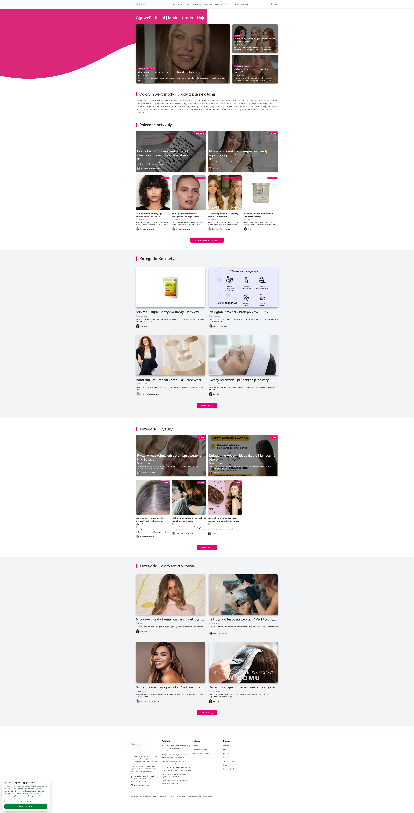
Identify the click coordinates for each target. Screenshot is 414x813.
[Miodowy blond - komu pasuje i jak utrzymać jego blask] (170, 594)
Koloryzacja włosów (230, 769)
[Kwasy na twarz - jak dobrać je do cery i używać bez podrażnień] (243, 355)
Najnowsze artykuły (181, 4)
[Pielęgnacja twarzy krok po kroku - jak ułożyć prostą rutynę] (243, 287)
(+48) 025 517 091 (140, 782)
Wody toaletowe (241, 4)
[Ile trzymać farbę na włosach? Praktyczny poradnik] (243, 594)
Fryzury (225, 765)
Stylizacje (208, 4)
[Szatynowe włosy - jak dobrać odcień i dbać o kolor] (170, 662)
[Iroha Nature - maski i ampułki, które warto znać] (170, 355)
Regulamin (134, 796)
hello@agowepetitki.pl (141, 785)
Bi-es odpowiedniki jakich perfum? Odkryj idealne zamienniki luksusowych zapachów (176, 748)
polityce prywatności (34, 796)
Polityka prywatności (159, 796)
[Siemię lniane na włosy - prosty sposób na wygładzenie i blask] (225, 497)
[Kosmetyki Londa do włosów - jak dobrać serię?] (261, 192)
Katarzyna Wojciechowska (150, 168)
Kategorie (228, 741)
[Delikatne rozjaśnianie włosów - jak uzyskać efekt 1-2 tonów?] (243, 662)
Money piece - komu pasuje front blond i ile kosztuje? (169, 72)
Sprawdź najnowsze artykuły (207, 240)
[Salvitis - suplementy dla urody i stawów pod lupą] (170, 287)
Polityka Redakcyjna (194, 796)
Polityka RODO (180, 796)
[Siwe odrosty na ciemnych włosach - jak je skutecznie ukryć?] (153, 497)
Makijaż (228, 4)
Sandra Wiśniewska (220, 326)
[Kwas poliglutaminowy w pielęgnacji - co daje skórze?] (189, 192)
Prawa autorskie (145, 796)
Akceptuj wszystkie (26, 806)
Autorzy (196, 741)
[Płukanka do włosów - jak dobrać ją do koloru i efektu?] (189, 497)
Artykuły (166, 741)
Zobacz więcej (207, 405)
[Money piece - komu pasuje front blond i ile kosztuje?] (183, 53)
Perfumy (218, 4)
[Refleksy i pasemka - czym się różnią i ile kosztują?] (225, 192)
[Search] (272, 4)
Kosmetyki (196, 4)
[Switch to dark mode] (276, 4)
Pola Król (216, 168)
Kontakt (171, 796)
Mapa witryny (207, 796)
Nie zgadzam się (26, 801)
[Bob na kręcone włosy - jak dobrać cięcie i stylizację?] (153, 192)
